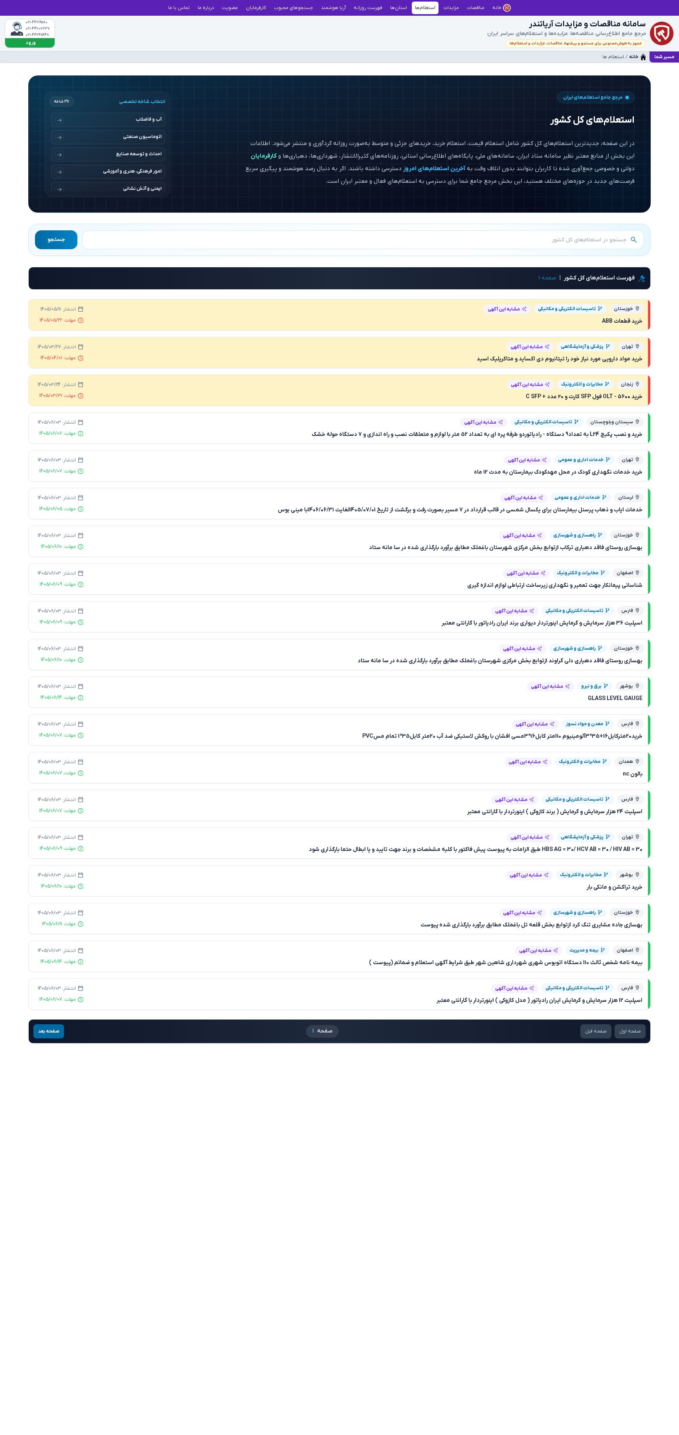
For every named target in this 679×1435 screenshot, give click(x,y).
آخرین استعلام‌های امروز (434, 169)
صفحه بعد (48, 1031)
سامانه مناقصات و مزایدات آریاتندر (587, 24)
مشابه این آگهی (504, 309)
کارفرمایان (264, 156)
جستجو (56, 239)
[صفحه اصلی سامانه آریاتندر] (661, 33)
